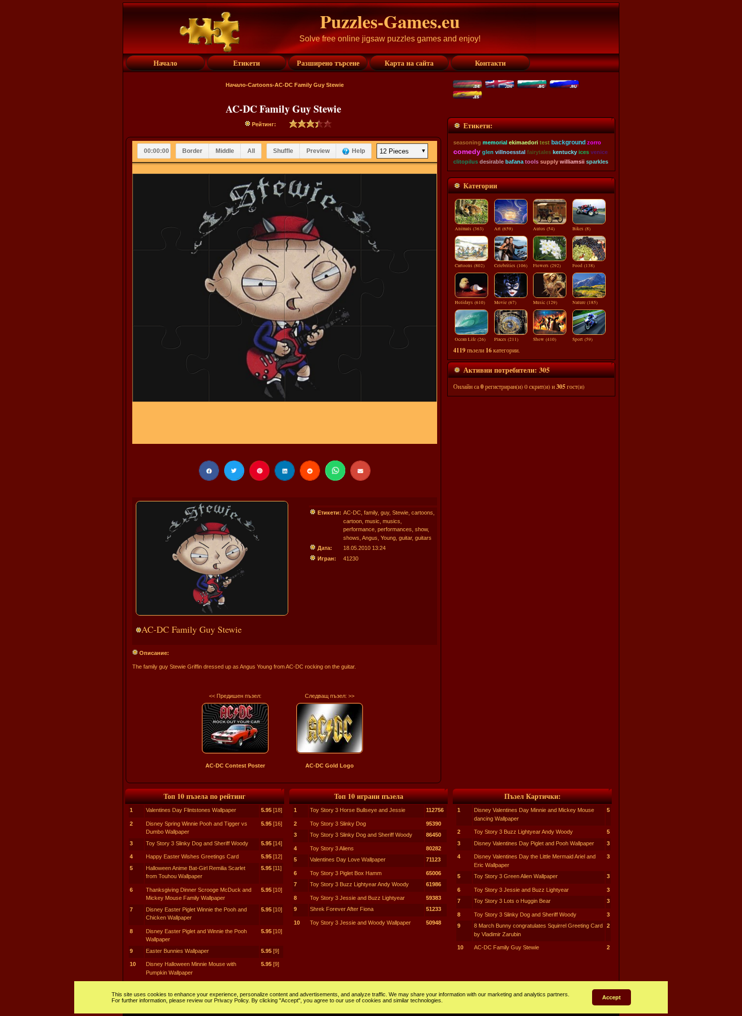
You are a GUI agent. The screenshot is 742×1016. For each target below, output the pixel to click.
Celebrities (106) (510, 266)
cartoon (352, 521)
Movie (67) (505, 302)
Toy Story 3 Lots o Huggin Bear (512, 901)
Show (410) (544, 339)
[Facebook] (209, 471)
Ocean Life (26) (470, 339)
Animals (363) (469, 229)
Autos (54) (544, 229)
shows (351, 538)
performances (395, 529)
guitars (423, 538)
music (372, 521)
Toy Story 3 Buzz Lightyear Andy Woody (359, 884)
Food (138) (583, 266)
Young (388, 538)
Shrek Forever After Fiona (342, 909)
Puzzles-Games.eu (390, 21)
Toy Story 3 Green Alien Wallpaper (516, 876)
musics (391, 521)
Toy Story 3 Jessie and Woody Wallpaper (360, 923)
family (371, 513)
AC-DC (352, 513)
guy (385, 513)
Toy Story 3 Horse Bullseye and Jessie (357, 810)
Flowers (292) (547, 266)
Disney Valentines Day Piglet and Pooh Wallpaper (534, 843)
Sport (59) (582, 339)
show (421, 529)
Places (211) (506, 339)
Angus (370, 538)
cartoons (422, 513)
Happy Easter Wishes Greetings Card (192, 856)
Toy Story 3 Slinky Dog (338, 824)
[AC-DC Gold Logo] (329, 728)
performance (359, 529)
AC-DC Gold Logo (329, 766)
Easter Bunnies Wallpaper (177, 951)
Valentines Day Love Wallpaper (348, 859)
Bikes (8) (581, 229)
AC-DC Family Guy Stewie (506, 947)
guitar (405, 538)
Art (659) (503, 229)
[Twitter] (234, 471)
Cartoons (260, 85)
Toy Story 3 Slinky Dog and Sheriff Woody (197, 843)
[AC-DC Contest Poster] (235, 728)
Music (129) (545, 302)
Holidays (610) (470, 302)
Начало (236, 85)
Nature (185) (585, 302)
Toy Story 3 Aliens (332, 848)
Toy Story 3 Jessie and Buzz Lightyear (357, 898)
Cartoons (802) (470, 266)
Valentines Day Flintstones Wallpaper (191, 810)
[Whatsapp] (335, 471)
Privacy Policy (231, 1000)
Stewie (400, 513)
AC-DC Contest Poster (235, 766)
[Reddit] (310, 471)
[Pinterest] (259, 471)
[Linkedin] (285, 471)
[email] (360, 471)
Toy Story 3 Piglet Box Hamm (346, 873)
